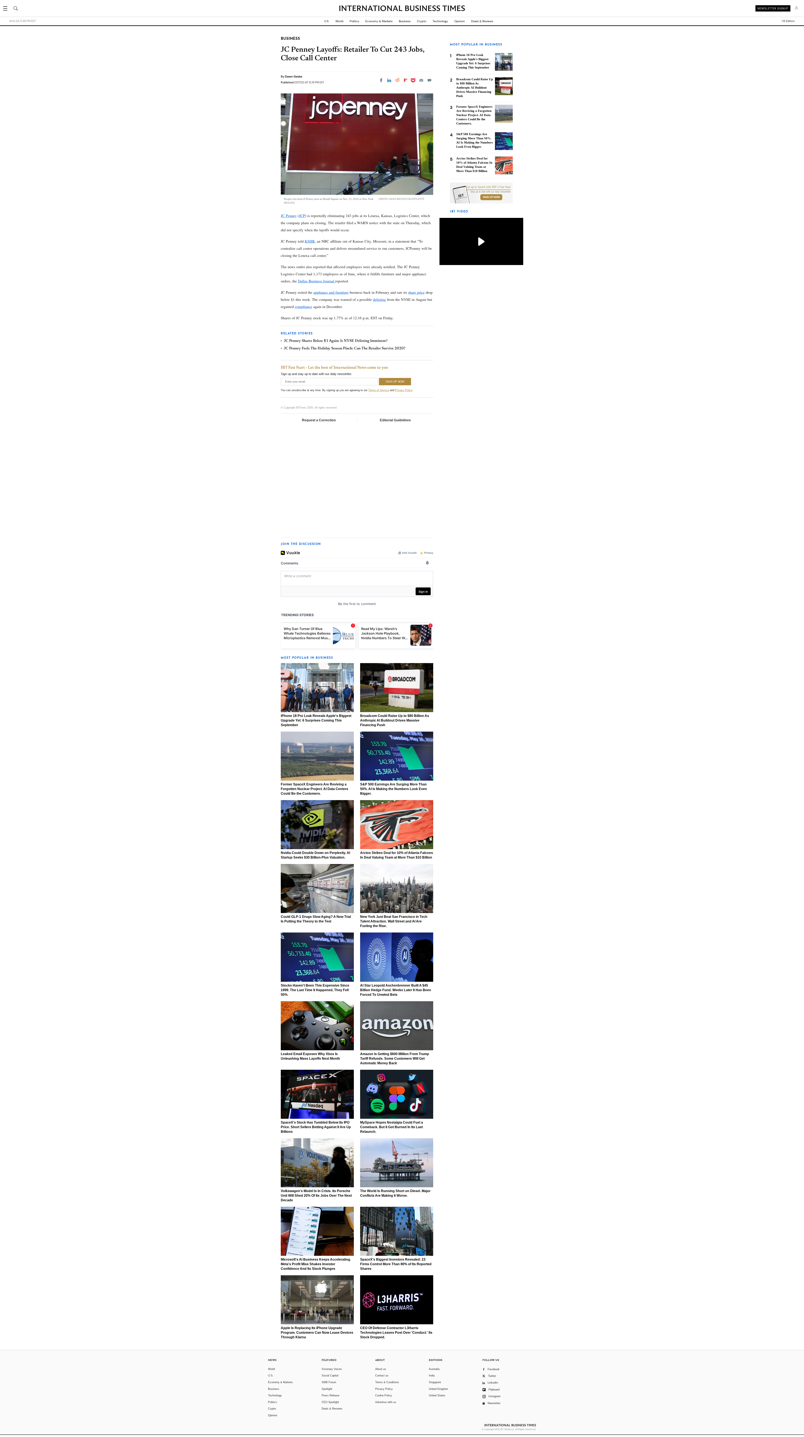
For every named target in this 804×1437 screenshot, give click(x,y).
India (432, 1375)
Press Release (330, 1395)
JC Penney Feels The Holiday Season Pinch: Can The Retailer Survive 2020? (344, 349)
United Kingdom (438, 1388)
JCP (302, 215)
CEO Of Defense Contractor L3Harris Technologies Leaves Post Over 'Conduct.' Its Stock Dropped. (396, 1332)
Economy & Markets (379, 21)
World (339, 21)
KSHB (310, 241)
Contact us (381, 1375)
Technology (440, 21)
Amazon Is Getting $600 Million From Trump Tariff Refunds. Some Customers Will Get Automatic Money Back (394, 1058)
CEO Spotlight (330, 1402)
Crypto (421, 21)
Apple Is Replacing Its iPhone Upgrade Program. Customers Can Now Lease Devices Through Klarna (317, 1332)
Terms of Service (378, 390)
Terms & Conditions (387, 1382)
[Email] (421, 80)
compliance (303, 306)
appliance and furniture (331, 292)
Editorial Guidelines (395, 420)
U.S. (326, 21)
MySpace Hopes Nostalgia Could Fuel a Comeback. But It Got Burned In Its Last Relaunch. (391, 1127)
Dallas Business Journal (316, 280)
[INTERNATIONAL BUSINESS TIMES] (402, 8)
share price (416, 292)
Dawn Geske (293, 76)
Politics (354, 21)
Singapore (435, 1382)
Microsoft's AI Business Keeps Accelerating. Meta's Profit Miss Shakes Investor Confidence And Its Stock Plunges (316, 1264)
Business (405, 21)
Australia (434, 1369)
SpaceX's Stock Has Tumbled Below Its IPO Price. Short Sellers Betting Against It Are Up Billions (316, 1127)
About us (380, 1369)
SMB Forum (329, 1382)
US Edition (788, 21)
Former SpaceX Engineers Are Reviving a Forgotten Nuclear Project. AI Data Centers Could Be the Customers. (314, 789)
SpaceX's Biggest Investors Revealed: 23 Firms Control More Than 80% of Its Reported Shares (396, 1264)
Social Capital (330, 1375)
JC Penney (289, 215)
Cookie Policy (383, 1395)
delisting (379, 299)
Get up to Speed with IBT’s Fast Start (488, 187)
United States (437, 1395)
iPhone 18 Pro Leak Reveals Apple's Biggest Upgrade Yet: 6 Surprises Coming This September (316, 720)
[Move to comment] (429, 80)
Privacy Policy (403, 390)
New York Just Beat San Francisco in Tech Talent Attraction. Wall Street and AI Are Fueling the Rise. (393, 921)
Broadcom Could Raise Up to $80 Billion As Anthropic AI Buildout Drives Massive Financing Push (394, 720)
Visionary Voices (332, 1369)
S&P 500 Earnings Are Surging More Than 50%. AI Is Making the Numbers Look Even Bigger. (393, 789)
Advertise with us (385, 1402)
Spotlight (327, 1388)
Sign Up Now (491, 197)
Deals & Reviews (482, 21)
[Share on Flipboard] (405, 80)
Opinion (459, 21)
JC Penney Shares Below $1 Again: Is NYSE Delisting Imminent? (336, 341)
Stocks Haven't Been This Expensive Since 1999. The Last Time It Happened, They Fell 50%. (315, 990)
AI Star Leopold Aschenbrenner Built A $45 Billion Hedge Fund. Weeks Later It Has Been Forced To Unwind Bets (395, 990)
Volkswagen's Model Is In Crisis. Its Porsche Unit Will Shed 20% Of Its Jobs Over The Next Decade (316, 1195)
